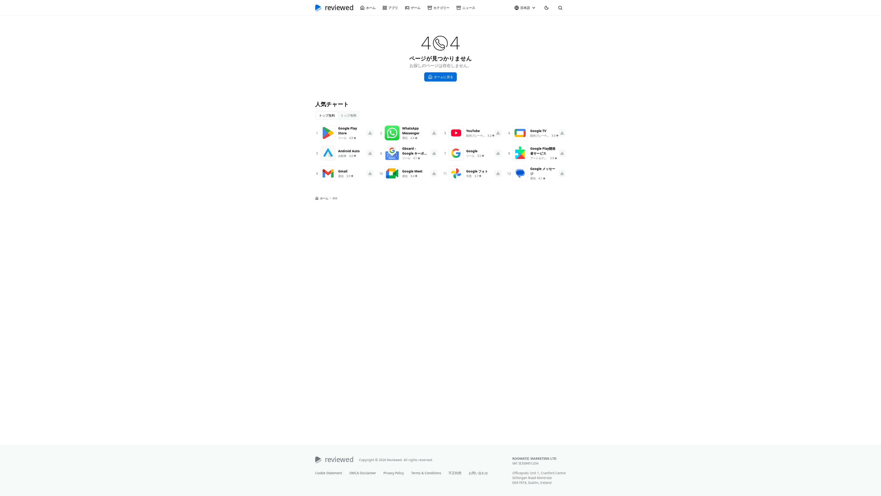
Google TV (538, 131)
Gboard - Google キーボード (414, 153)
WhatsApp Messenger (410, 130)
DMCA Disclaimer (362, 473)
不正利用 (455, 473)
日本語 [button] (525, 8)
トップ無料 (327, 115)
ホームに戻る (443, 77)
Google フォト (477, 171)
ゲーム (416, 8)
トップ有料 (348, 115)
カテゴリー (441, 8)
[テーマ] (546, 8)
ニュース (468, 8)
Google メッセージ (542, 171)
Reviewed (339, 7)
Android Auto (349, 151)
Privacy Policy (393, 473)
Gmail (342, 171)
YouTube (473, 131)
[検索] (560, 8)
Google (471, 151)
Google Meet (412, 171)
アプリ (393, 8)
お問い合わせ (478, 473)
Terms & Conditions (426, 473)
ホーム (371, 8)
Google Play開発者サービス (542, 150)
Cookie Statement (328, 473)
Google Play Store (347, 130)
